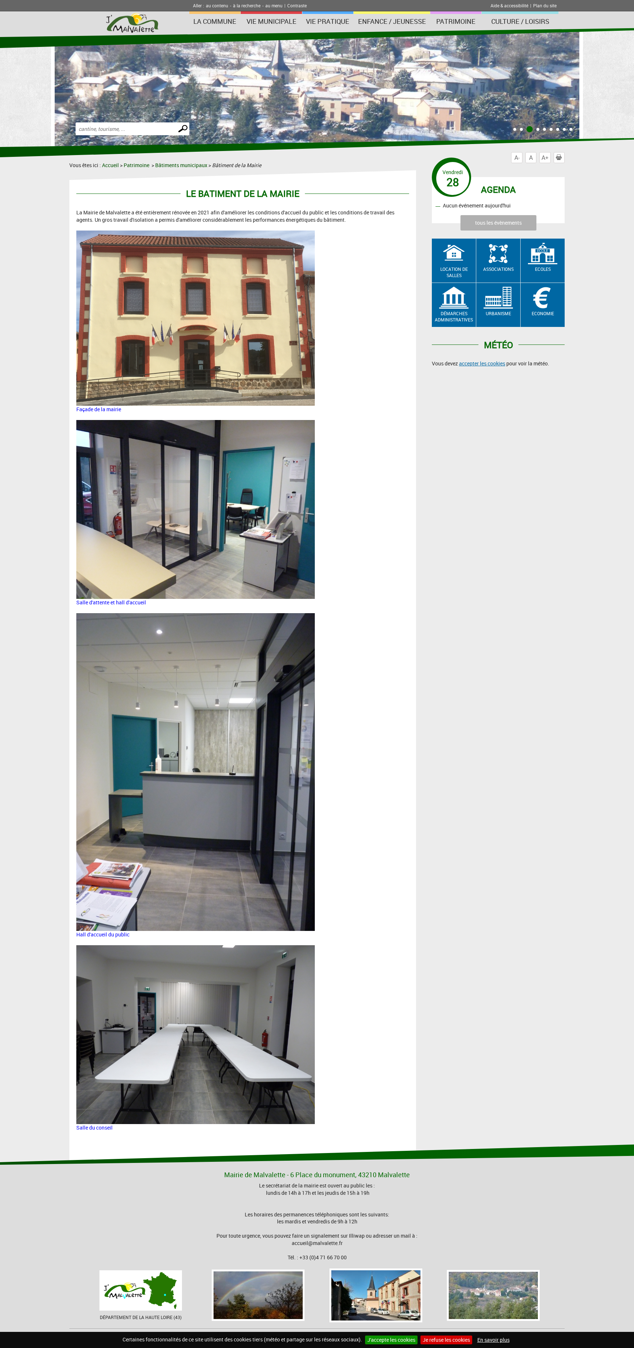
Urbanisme (498, 313)
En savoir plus (493, 1339)
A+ (545, 158)
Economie (543, 313)
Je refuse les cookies (446, 1339)
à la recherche (246, 5)
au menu (274, 5)
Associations (498, 269)
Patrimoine (456, 21)
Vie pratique (327, 21)
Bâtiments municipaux (181, 165)
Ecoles (543, 269)
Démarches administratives (454, 316)
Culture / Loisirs (520, 21)
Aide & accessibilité (509, 5)
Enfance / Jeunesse (392, 21)
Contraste (297, 5)
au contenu (217, 5)
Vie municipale (271, 21)
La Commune (214, 21)
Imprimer (564, 158)
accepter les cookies (482, 363)
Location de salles (454, 272)
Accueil (110, 165)
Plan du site (545, 5)
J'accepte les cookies (391, 1339)
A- (517, 158)
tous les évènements (498, 222)
